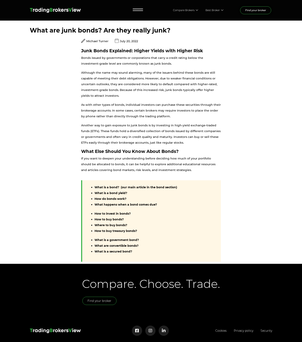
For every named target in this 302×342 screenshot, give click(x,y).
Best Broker (212, 10)
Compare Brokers (184, 10)
